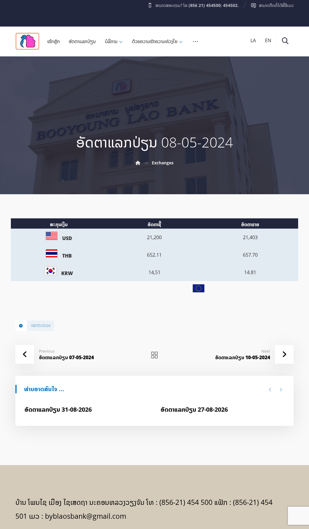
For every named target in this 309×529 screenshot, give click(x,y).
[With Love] (27, 41)
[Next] (280, 389)
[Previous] (270, 389)
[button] (27, 12)
